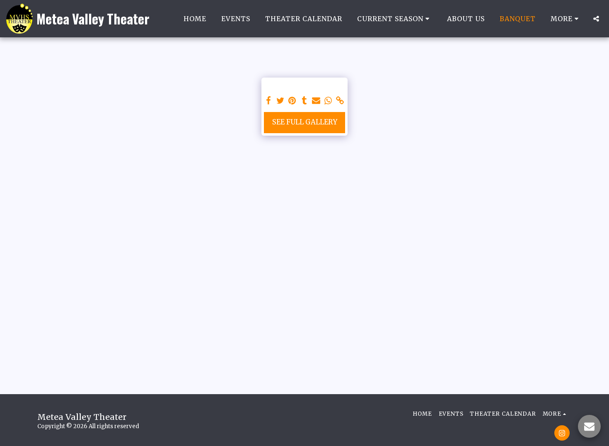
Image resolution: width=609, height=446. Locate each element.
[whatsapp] (328, 101)
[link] (340, 101)
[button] (394, 18)
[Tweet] (280, 101)
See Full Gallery (304, 122)
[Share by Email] (316, 101)
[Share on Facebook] (268, 101)
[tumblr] (304, 101)
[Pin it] (292, 101)
